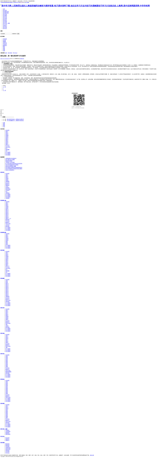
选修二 (6, 314)
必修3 (6, 358)
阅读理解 (7, 149)
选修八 (6, 140)
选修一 (6, 312)
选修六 (6, 138)
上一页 (4, 86)
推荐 (4, 125)
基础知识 (7, 185)
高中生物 (2, 333)
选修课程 (7, 181)
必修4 (6, 385)
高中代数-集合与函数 (10, 159)
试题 (4, 50)
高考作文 (5, 42)
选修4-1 (7, 215)
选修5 (6, 365)
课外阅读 (7, 226)
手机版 (1, 2)
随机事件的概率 (8, 160)
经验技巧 (7, 440)
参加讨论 (22, 58)
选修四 (6, 316)
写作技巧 (5, 44)
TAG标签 (14, 2)
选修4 (6, 244)
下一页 (4, 90)
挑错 (4, 124)
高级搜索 (6, 2)
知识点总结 (7, 223)
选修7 (6, 417)
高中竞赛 (2, 442)
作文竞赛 (7, 451)
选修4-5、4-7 (8, 218)
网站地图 (10, 2)
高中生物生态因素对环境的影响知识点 (13, 167)
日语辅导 (7, 430)
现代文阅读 (7, 189)
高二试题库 (7, 153)
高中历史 (2, 353)
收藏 (4, 122)
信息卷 (4, 40)
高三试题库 (7, 154)
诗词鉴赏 (7, 187)
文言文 (6, 186)
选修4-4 (7, 217)
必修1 (6, 280)
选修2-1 (7, 212)
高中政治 (2, 379)
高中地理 (2, 403)
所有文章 (92, 455)
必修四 (6, 135)
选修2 (6, 242)
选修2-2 (7, 213)
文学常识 (7, 190)
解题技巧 (5, 45)
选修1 (6, 241)
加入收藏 (27, 2)
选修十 (6, 143)
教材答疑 (7, 219)
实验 (6, 324)
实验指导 (7, 296)
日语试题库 (7, 431)
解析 (4, 46)
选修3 (6, 362)
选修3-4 (7, 293)
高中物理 (2, 278)
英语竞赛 (7, 450)
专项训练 (7, 198)
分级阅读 (7, 192)
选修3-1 (7, 289)
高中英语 (10, 52)
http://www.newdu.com (5, 58)
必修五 (6, 136)
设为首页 (22, 2)
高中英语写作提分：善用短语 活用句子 (15, 119)
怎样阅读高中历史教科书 (10, 158)
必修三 (6, 134)
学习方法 (15, 52)
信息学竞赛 (7, 449)
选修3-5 (7, 295)
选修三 (6, 315)
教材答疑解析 (8, 371)
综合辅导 (7, 130)
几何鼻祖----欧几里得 (10, 162)
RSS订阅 (18, 2)
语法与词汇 (7, 147)
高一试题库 (7, 152)
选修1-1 (7, 209)
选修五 (6, 318)
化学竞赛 (7, 446)
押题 (4, 49)
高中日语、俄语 (3, 429)
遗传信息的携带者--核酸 (10, 166)
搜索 (18, 33)
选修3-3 (7, 292)
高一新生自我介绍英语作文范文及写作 (13, 163)
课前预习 (7, 439)
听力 (6, 148)
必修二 (6, 132)
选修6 (6, 366)
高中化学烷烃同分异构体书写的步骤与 (13, 168)
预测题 (4, 41)
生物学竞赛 (7, 447)
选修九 (6, 141)
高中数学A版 (3, 200)
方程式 (6, 325)
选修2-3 (7, 214)
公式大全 (7, 224)
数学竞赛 (7, 443)
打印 (4, 126)
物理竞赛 (7, 445)
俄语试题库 (7, 434)
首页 (6, 52)
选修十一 (7, 144)
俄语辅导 (7, 432)
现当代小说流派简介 (9, 170)
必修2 (6, 282)
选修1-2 (7, 210)
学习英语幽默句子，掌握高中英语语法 (15, 120)
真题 (4, 48)
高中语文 (2, 172)
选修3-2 (7, 291)
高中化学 (2, 307)
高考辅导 (5, 39)
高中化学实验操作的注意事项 (11, 164)
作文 (6, 150)
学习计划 (7, 437)
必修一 (6, 131)
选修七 (6, 139)
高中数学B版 (3, 232)
